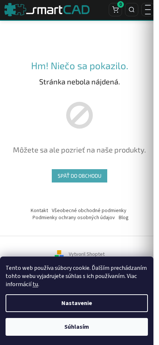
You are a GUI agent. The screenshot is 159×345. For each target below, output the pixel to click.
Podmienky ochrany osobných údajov (74, 217)
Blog (124, 217)
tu (35, 284)
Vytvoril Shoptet (87, 254)
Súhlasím (76, 327)
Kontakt (39, 210)
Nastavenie (76, 303)
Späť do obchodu (79, 175)
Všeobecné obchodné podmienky (89, 210)
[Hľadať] (131, 9)
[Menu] (148, 9)
